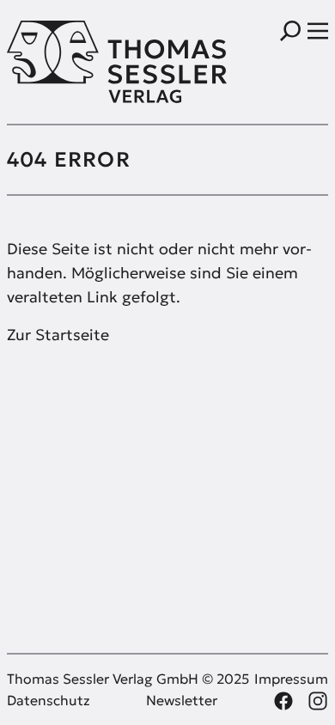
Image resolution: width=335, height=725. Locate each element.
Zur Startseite (58, 334)
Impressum (291, 678)
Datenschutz (48, 700)
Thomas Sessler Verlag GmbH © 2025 (128, 678)
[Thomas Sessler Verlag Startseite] (87, 62)
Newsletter (181, 700)
